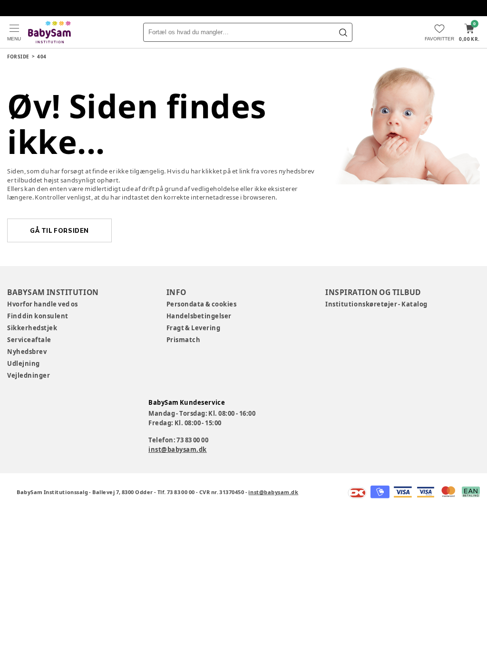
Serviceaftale (29, 339)
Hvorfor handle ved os (42, 304)
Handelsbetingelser (199, 316)
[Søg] (343, 32)
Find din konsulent (37, 316)
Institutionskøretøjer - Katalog (376, 304)
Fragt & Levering (193, 328)
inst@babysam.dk (177, 449)
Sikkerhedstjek (32, 328)
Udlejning (23, 363)
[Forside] (49, 32)
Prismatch (183, 339)
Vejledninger (28, 375)
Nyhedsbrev (27, 351)
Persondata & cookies (201, 304)
